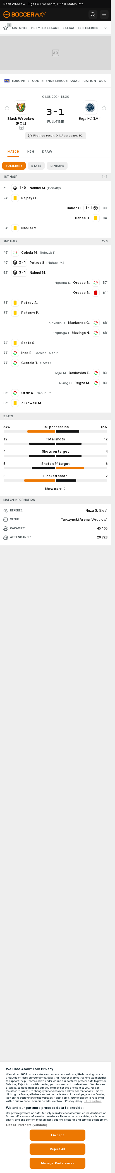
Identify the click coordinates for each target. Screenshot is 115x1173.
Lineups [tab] (57, 166)
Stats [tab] (36, 166)
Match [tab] (13, 151)
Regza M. (82, 383)
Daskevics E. (79, 373)
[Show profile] (21, 107)
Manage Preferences (57, 1163)
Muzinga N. (81, 333)
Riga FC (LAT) (90, 118)
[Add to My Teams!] (7, 107)
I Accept (57, 1135)
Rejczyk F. (47, 252)
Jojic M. (60, 373)
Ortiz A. (27, 393)
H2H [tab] (30, 151)
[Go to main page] (28, 14)
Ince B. (26, 353)
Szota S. (46, 363)
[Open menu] (104, 14)
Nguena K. (62, 283)
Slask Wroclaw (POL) (20, 121)
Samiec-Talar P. (47, 353)
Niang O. (65, 383)
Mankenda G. (79, 323)
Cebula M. (29, 252)
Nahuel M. (55, 262)
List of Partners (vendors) (26, 1125)
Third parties (93, 1101)
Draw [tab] (47, 151)
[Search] (92, 14)
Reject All (57, 1149)
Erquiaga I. (61, 333)
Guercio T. (29, 363)
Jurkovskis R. (55, 323)
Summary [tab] (14, 166)
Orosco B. (81, 283)
